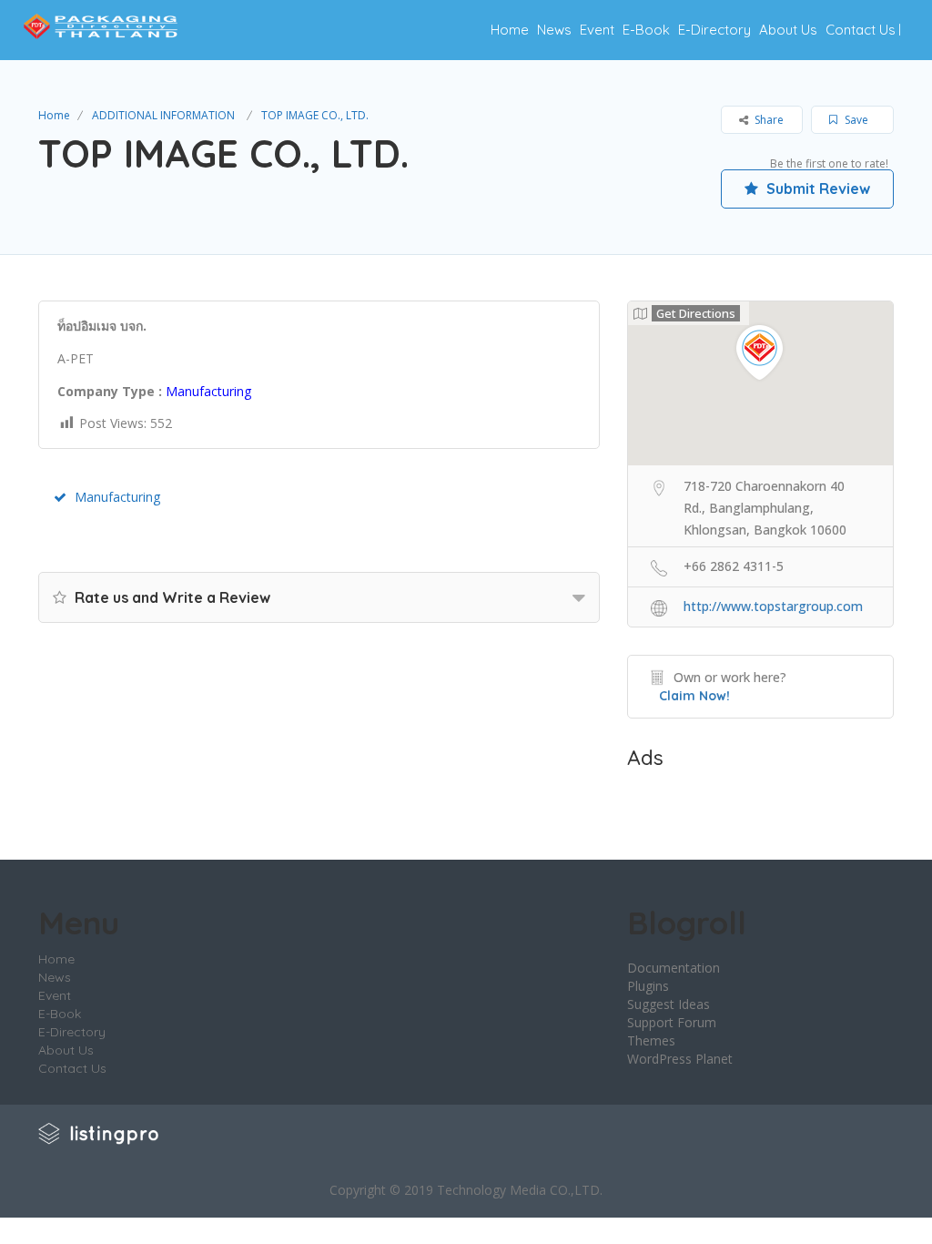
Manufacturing (117, 496)
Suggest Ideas (668, 1004)
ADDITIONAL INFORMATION (163, 115)
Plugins (648, 985)
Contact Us (861, 29)
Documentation (673, 967)
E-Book (646, 29)
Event (597, 29)
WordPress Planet (680, 1058)
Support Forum (671, 1022)
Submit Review (816, 188)
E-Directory (714, 29)
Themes (651, 1040)
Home (510, 29)
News (554, 29)
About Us (788, 29)
